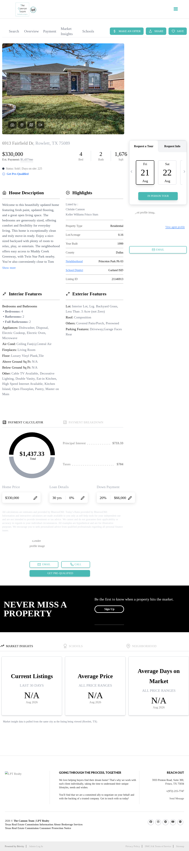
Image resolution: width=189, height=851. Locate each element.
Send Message (176, 798)
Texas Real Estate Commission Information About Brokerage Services (44, 824)
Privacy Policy (133, 846)
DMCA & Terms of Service (158, 846)
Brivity (20, 846)
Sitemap (180, 846)
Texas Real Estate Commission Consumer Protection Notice (38, 828)
